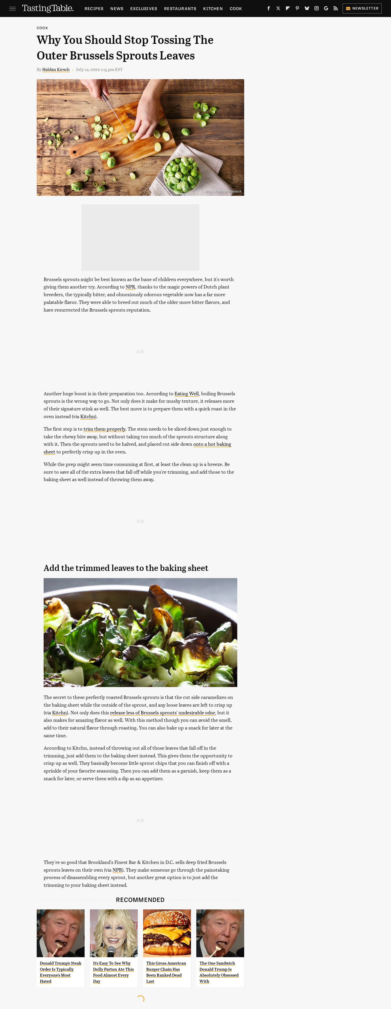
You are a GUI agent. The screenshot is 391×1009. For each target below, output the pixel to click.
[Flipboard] (287, 9)
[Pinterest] (297, 9)
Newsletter (365, 8)
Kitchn (87, 416)
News (116, 8)
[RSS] (335, 9)
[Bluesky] (307, 9)
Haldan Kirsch (56, 69)
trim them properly (104, 428)
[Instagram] (316, 9)
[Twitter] (278, 9)
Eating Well (186, 393)
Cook (236, 8)
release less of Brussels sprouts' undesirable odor (162, 712)
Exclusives (143, 8)
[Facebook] (268, 9)
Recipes (94, 8)
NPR (130, 286)
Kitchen (213, 8)
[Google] (326, 9)
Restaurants (180, 8)
